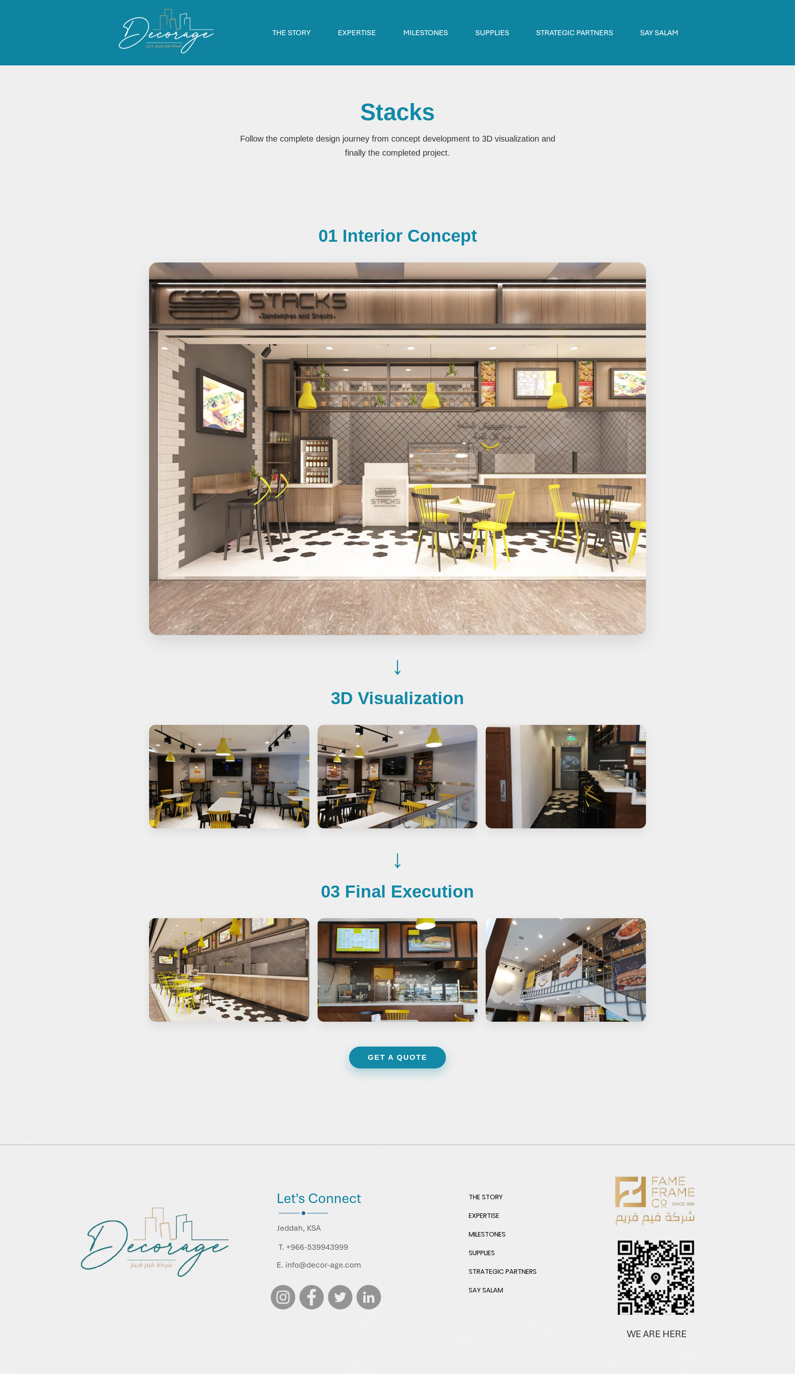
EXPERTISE (484, 1215)
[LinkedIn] (369, 1297)
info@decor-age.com (323, 1265)
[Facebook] (311, 1297)
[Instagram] (283, 1297)
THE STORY (486, 1197)
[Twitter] (340, 1297)
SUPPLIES (482, 1253)
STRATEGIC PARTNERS (503, 1271)
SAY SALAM (486, 1290)
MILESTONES (487, 1234)
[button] (426, 33)
